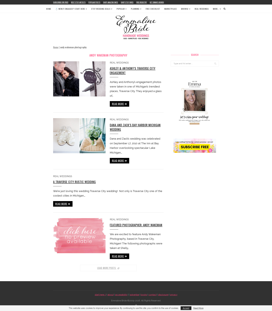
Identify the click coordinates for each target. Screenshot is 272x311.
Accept (186, 308)
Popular (121, 8)
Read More (198, 308)
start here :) (100, 294)
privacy (173, 294)
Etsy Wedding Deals (100, 8)
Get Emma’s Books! (157, 2)
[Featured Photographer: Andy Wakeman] (79, 235)
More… (216, 8)
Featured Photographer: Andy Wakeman (136, 225)
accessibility (121, 294)
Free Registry (141, 2)
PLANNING (135, 8)
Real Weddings (202, 8)
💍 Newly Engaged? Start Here (70, 8)
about (111, 294)
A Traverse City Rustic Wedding (74, 181)
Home (48, 8)
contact (153, 294)
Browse (184, 8)
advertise (134, 294)
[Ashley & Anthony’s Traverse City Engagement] (79, 78)
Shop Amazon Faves (110, 2)
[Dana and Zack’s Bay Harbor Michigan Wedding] (79, 135)
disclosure (163, 294)
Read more (118, 104)
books (144, 294)
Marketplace (170, 8)
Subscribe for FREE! (60, 2)
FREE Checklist (153, 8)
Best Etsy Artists (78, 2)
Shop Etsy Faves (127, 2)
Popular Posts (94, 2)
